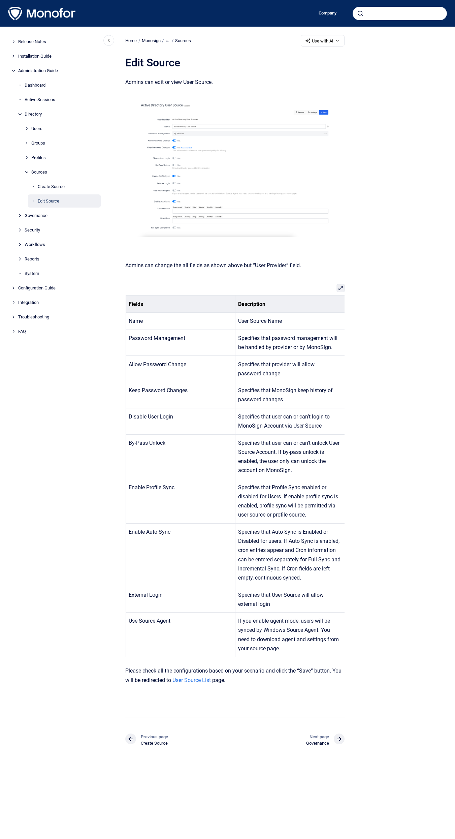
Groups (38, 143)
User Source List (191, 680)
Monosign (151, 40)
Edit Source (48, 201)
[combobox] (400, 13)
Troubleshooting (33, 316)
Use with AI (322, 40)
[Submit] (360, 13)
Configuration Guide (37, 287)
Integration (28, 302)
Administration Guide (38, 70)
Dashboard (35, 85)
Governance (36, 215)
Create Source (51, 186)
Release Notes (32, 41)
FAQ (22, 331)
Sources (39, 172)
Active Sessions (40, 99)
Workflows (35, 244)
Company (327, 12)
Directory (33, 114)
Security (32, 229)
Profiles (38, 157)
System (32, 273)
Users (36, 128)
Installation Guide (35, 56)
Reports (32, 258)
